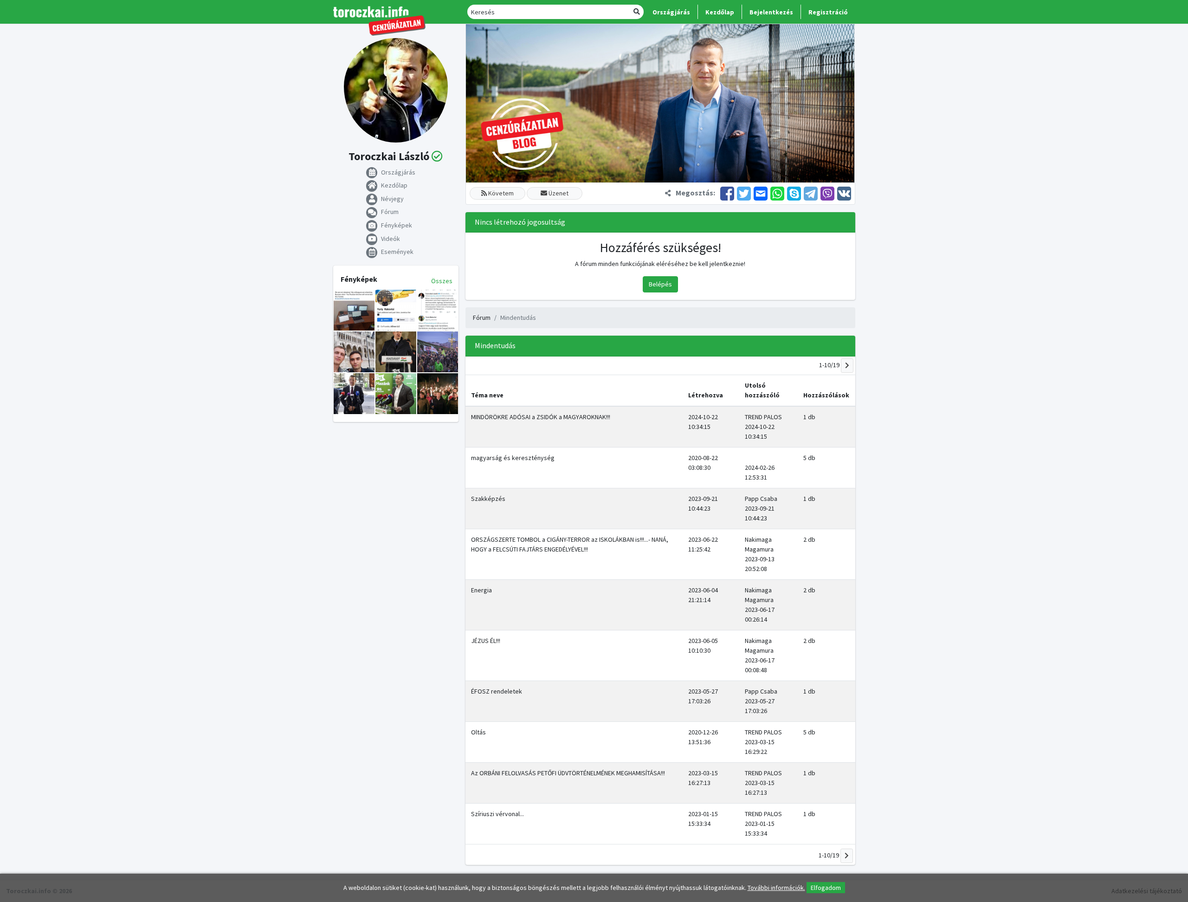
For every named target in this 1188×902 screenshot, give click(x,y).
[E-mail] (760, 192)
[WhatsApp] (777, 192)
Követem (500, 193)
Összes (441, 281)
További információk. (776, 887)
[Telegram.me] (810, 192)
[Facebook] (727, 192)
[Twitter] (744, 192)
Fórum (482, 317)
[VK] (843, 192)
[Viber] (827, 192)
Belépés (660, 284)
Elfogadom (826, 887)
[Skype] (794, 192)
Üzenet (557, 193)
